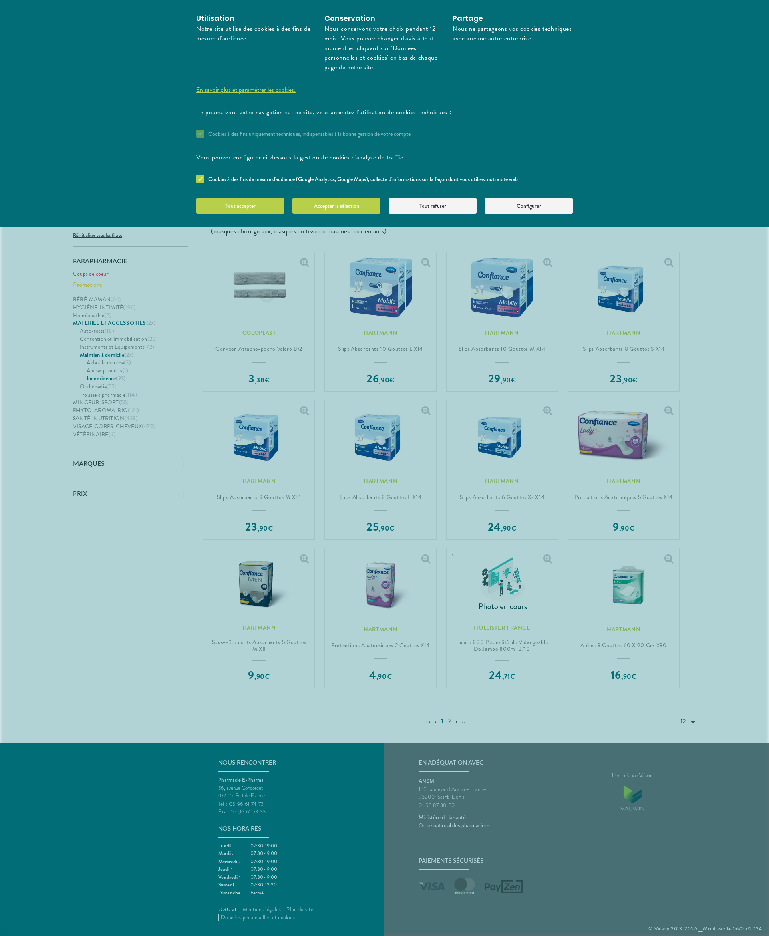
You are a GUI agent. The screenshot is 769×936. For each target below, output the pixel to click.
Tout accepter (240, 206)
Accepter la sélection (336, 206)
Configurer (529, 206)
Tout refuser (432, 206)
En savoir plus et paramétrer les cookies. (246, 90)
